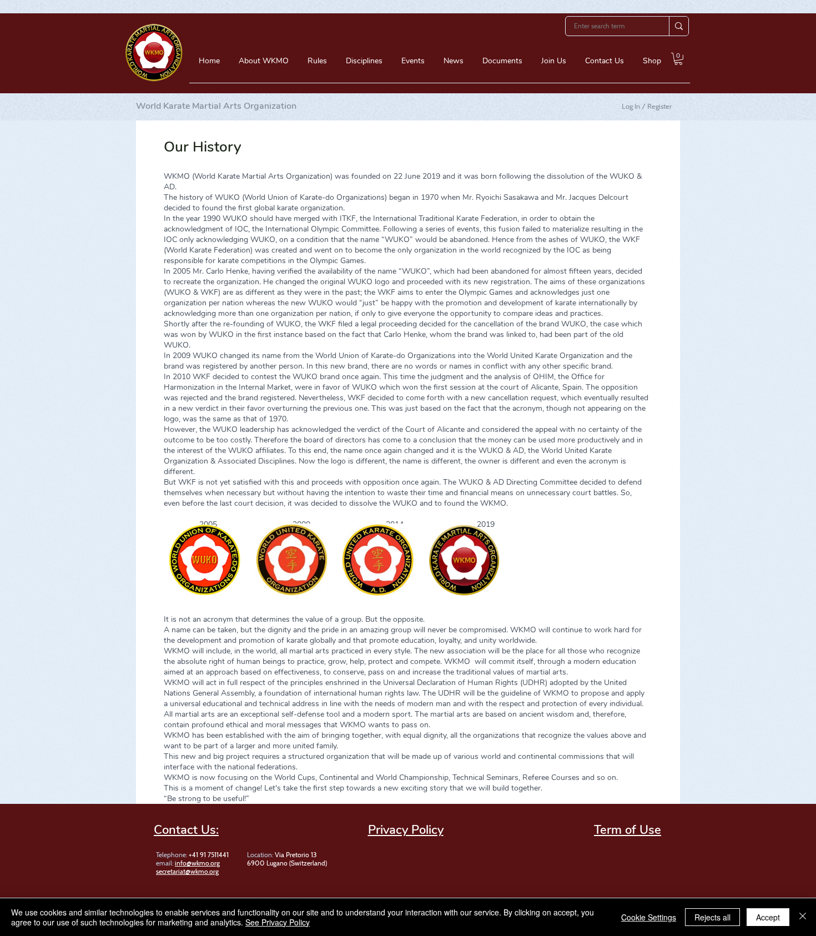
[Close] (802, 917)
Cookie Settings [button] (648, 917)
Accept (768, 917)
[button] (263, 64)
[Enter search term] (678, 26)
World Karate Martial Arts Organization (216, 106)
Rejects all (712, 917)
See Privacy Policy (277, 922)
